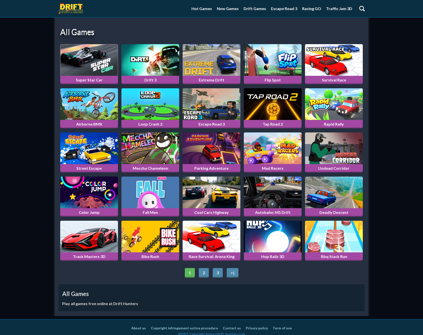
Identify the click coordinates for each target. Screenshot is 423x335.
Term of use (282, 328)
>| (233, 272)
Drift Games (255, 8)
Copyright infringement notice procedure (184, 328)
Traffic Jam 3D (339, 8)
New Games (228, 8)
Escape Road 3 (284, 8)
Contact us (232, 328)
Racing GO (311, 8)
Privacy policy (257, 328)
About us (138, 328)
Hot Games (201, 8)
